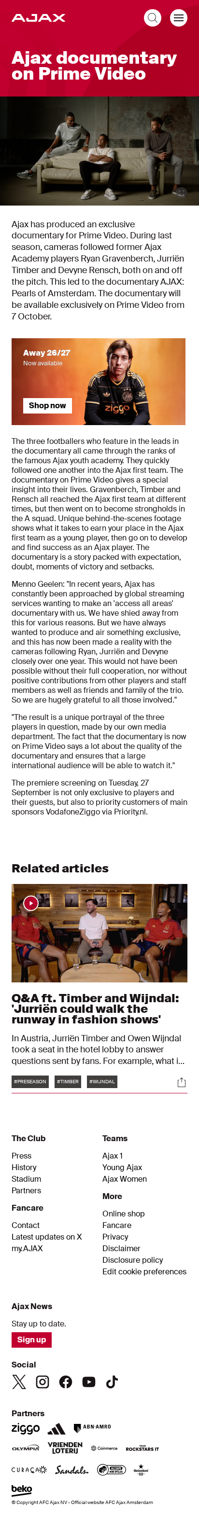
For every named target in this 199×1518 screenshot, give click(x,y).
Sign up (31, 1340)
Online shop (123, 1214)
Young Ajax (122, 1168)
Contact (26, 1225)
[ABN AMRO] (92, 1429)
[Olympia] (26, 1449)
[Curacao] (29, 1471)
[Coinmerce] (104, 1449)
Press (21, 1156)
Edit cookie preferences (144, 1272)
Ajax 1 (112, 1156)
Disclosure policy (132, 1260)
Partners (26, 1191)
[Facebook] (65, 1382)
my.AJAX (27, 1249)
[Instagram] (42, 1382)
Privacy (115, 1237)
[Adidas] (56, 1429)
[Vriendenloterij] (65, 1449)
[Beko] (22, 1492)
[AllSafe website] (111, 1470)
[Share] (181, 1082)
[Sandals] (72, 1470)
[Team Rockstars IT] (142, 1449)
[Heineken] (141, 1470)
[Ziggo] (26, 1429)
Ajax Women (124, 1179)
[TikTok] (112, 1382)
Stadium (26, 1179)
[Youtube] (89, 1382)
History (24, 1168)
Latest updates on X (47, 1237)
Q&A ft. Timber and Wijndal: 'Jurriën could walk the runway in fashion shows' (95, 1009)
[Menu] (178, 18)
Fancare (116, 1225)
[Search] (152, 18)
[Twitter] (19, 1382)
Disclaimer (121, 1249)
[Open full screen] (181, 193)
